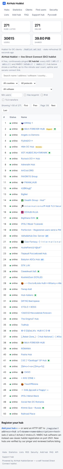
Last (5, 110)
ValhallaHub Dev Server (32, 236)
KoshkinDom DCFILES (32, 277)
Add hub (16, 14)
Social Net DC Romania (32, 402)
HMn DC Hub (27, 146)
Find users (41, 9)
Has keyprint (33, 95)
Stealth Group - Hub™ (34, 200)
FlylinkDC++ (27, 141)
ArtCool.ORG (27, 170)
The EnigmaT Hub (30, 319)
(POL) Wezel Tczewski (32, 224)
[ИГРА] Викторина (30, 301)
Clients (29, 9)
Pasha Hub (26, 354)
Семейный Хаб (28, 271)
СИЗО (27, 372)
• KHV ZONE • (28, 378)
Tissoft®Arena (31, 384)
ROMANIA (26, 348)
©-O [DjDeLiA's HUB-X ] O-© (35, 330)
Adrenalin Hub (28, 164)
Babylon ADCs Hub (30, 259)
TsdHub (25, 325)
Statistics (17, 9)
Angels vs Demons (30, 135)
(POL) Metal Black (30, 396)
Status (13, 117)
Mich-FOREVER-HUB (34, 129)
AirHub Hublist (15, 3)
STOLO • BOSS (28, 307)
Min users (6, 95)
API (56, 452)
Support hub (38, 14)
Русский (52, 14)
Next (53, 105)
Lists (6, 14)
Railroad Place (28, 413)
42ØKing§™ (26, 188)
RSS (27, 452)
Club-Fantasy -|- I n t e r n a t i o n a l (42, 242)
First (26, 105)
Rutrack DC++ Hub (30, 158)
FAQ (26, 14)
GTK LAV (25, 265)
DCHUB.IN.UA (31, 212)
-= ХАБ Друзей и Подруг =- (35, 390)
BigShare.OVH (28, 218)
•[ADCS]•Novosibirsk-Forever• (36, 313)
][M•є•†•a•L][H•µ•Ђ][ (32, 366)
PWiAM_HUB (30, 182)
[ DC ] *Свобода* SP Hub (33, 360)
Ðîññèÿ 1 (28, 123)
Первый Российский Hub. (34, 253)
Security (54, 9)
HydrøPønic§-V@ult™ (31, 247)
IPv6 (46, 95)
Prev (35, 105)
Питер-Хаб (26, 289)
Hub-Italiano (27, 295)
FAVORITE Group (29, 176)
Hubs (6, 9)
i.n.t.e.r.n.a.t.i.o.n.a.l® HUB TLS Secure (43, 206)
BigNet (24, 194)
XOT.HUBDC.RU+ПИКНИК (34, 152)
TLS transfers (11, 100)
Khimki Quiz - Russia (31, 408)
